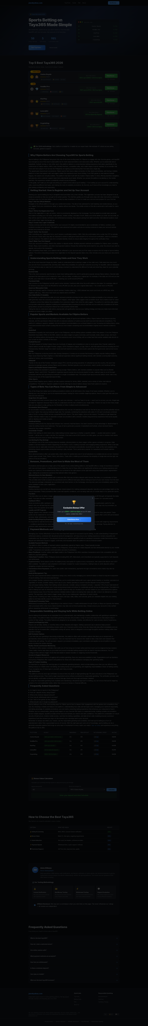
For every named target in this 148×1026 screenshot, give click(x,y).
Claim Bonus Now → (74, 519)
